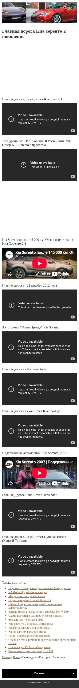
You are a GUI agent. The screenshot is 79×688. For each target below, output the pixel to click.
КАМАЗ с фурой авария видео (27, 592)
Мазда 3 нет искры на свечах (26, 596)
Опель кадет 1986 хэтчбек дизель (29, 647)
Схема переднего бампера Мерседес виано (35, 615)
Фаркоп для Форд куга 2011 (25, 619)
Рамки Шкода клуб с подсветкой (29, 635)
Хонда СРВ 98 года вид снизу (27, 631)
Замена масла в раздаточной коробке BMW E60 (38, 611)
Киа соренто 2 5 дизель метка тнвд (30, 623)
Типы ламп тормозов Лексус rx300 (30, 651)
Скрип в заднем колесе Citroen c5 (29, 600)
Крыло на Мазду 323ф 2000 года (29, 627)
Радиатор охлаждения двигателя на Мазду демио (39, 588)
